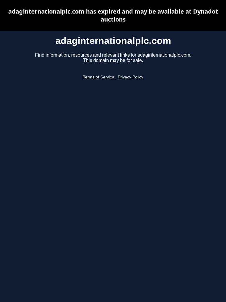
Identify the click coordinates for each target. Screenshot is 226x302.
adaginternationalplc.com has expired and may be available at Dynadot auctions (113, 15)
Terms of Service (98, 77)
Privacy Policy (130, 77)
